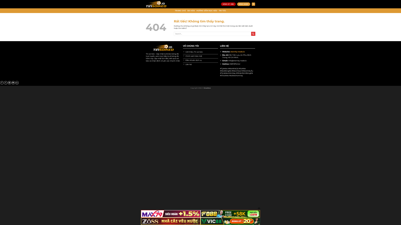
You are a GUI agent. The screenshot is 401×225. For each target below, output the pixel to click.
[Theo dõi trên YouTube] (13, 82)
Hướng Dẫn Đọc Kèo (206, 11)
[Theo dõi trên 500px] (17, 82)
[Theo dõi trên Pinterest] (9, 82)
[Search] (253, 4)
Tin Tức (222, 11)
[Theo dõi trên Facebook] (2, 82)
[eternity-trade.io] (156, 4)
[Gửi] (253, 34)
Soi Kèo (191, 11)
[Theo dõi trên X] (5, 82)
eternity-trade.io (237, 52)
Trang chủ (180, 11)
